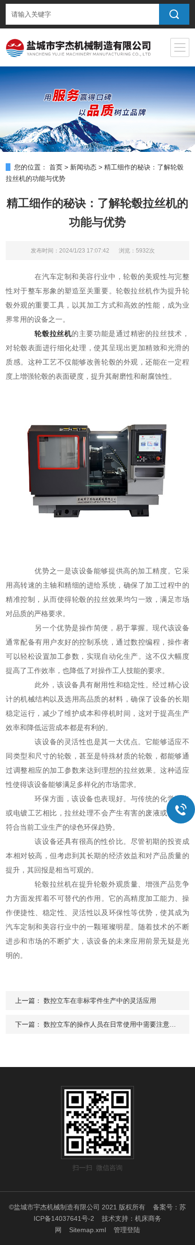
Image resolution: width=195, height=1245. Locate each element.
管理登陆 (127, 1230)
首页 (55, 167)
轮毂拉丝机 (53, 333)
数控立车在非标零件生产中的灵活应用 (100, 1000)
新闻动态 (83, 167)
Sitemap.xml (87, 1230)
